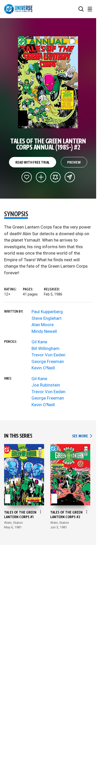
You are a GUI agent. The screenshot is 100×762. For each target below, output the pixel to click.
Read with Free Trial (32, 162)
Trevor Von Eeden (48, 354)
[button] (81, 9)
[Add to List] (41, 177)
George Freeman (48, 361)
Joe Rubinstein (46, 385)
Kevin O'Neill (43, 367)
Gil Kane (39, 341)
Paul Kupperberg (47, 311)
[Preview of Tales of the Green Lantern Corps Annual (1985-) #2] (48, 82)
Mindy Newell (44, 331)
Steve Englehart (47, 318)
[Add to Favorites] (27, 177)
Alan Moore (43, 324)
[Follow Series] (55, 177)
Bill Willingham (45, 348)
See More (82, 436)
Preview (74, 162)
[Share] (70, 177)
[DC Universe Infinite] (18, 9)
